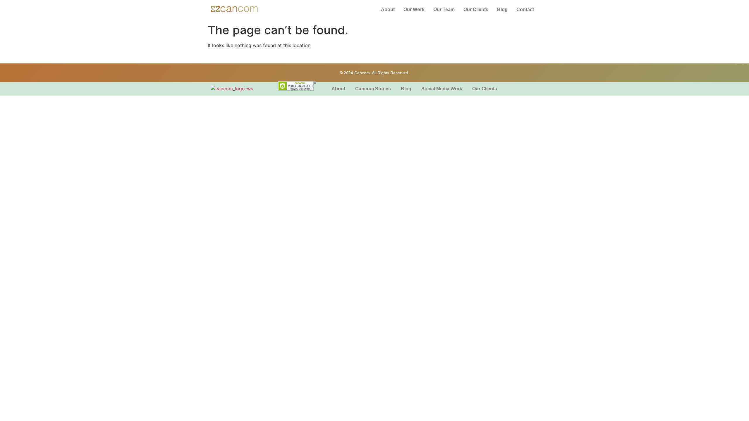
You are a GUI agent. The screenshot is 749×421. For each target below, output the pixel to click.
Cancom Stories (373, 88)
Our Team (444, 9)
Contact (525, 9)
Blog (502, 9)
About (388, 9)
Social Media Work (441, 88)
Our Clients (475, 9)
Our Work (414, 9)
